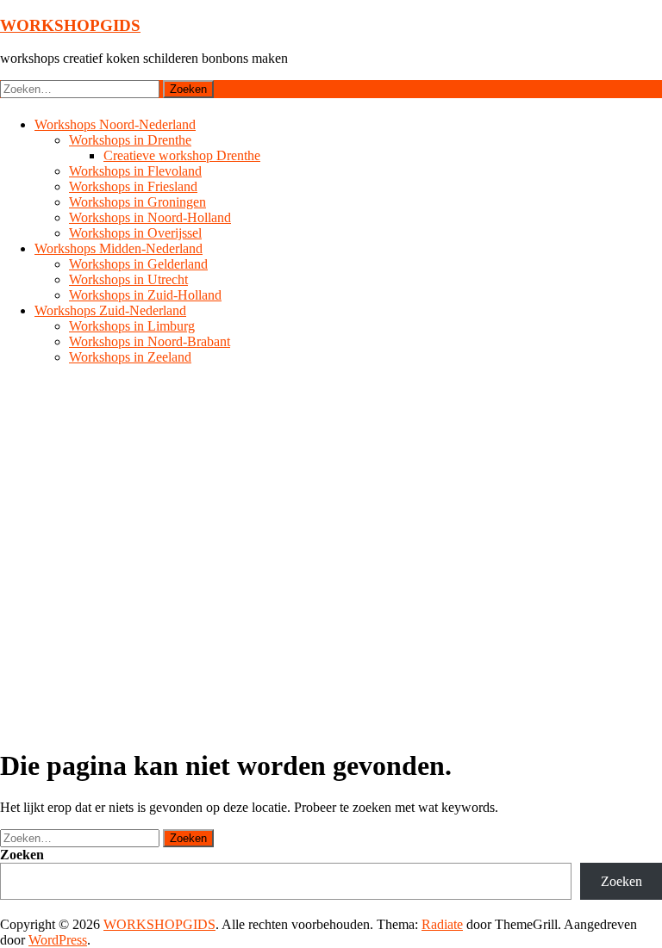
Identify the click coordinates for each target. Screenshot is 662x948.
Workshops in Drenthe (130, 140)
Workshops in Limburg (132, 326)
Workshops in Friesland (133, 186)
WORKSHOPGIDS (70, 25)
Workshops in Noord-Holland (150, 217)
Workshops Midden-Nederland (118, 248)
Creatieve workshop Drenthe (181, 155)
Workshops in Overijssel (135, 233)
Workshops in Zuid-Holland (145, 295)
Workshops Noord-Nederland (115, 124)
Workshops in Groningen (137, 202)
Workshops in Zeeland (130, 357)
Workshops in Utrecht (128, 279)
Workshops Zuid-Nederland (110, 310)
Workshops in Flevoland (135, 171)
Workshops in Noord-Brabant (149, 341)
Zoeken (22, 854)
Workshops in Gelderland (138, 264)
